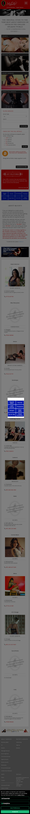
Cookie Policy (20, 795)
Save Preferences (15, 808)
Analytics (6, 803)
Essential (6, 798)
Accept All (15, 811)
